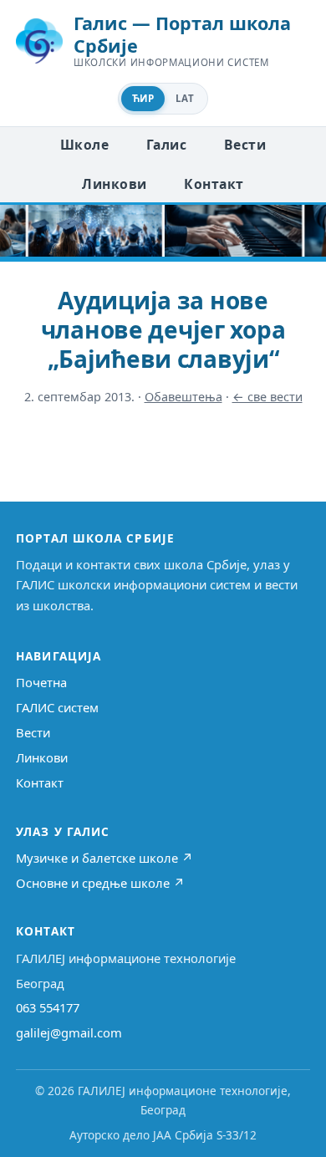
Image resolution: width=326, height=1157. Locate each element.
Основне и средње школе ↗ (100, 882)
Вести (245, 144)
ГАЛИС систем (57, 707)
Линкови (114, 184)
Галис (166, 144)
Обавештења (183, 397)
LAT (185, 98)
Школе (84, 144)
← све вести (267, 397)
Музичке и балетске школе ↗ (104, 857)
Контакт (213, 184)
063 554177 (47, 1007)
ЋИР (143, 98)
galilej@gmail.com (69, 1032)
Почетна (41, 682)
